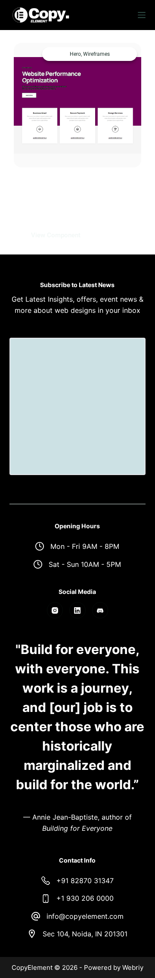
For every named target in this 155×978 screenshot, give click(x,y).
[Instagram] (55, 610)
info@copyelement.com (85, 916)
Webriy (132, 967)
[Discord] (100, 610)
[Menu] (142, 15)
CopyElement (32, 967)
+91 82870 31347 (85, 880)
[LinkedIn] (77, 610)
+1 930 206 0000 (85, 898)
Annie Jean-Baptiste (65, 817)
